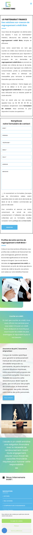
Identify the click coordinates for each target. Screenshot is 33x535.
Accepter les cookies (16, 521)
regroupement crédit (9, 62)
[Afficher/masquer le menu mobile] (31, 4)
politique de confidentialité (22, 221)
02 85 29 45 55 (22, 103)
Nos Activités (8, 501)
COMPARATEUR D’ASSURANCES (14, 506)
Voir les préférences (16, 531)
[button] (16, 478)
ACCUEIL (7, 496)
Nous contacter (8, 397)
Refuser (16, 526)
